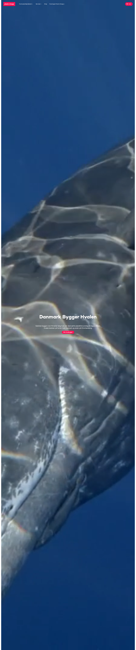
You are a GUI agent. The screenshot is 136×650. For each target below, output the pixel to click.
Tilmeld (124, 638)
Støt (129, 4)
